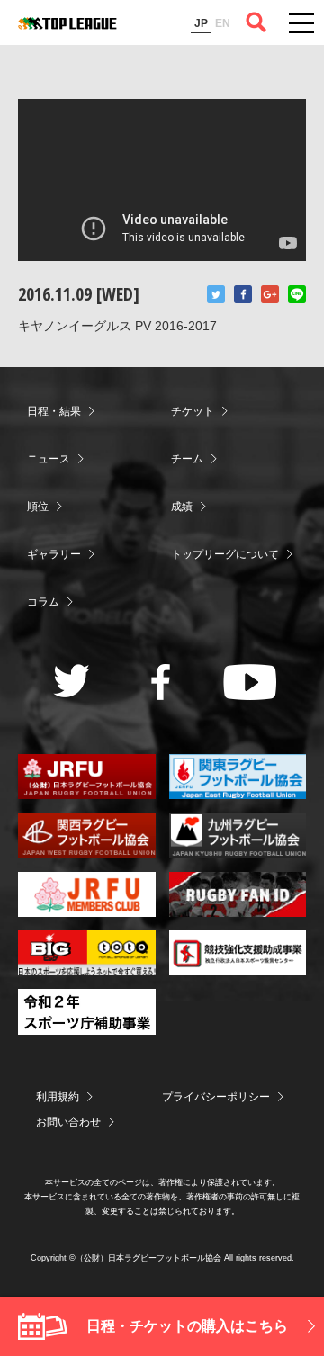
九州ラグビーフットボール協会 (238, 835)
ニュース (48, 459)
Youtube (249, 682)
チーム (187, 459)
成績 (182, 506)
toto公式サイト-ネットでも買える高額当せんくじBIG (87, 952)
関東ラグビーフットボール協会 (238, 776)
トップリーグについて (225, 554)
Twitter (216, 294)
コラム (43, 602)
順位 (38, 506)
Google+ (270, 294)
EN (222, 23)
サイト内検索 (256, 22)
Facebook (243, 294)
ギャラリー (54, 554)
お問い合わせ (68, 1122)
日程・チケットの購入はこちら (187, 1326)
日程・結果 (54, 411)
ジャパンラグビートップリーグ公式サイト (67, 23)
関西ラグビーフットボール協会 (87, 835)
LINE (297, 294)
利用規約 (57, 1097)
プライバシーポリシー (216, 1097)
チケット (192, 411)
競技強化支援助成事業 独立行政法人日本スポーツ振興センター (238, 952)
